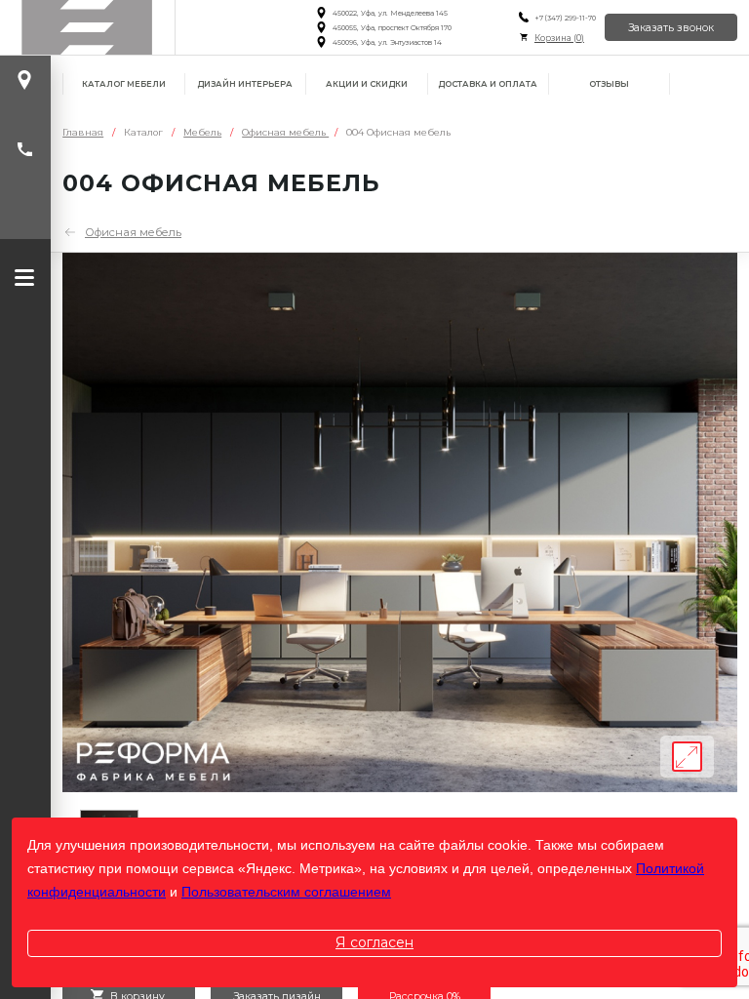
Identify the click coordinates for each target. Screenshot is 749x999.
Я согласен (374, 942)
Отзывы (609, 84)
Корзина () (559, 38)
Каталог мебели (124, 84)
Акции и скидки (367, 84)
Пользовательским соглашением (286, 891)
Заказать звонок (671, 27)
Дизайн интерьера (245, 84)
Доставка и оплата (487, 84)
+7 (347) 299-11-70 (565, 18)
